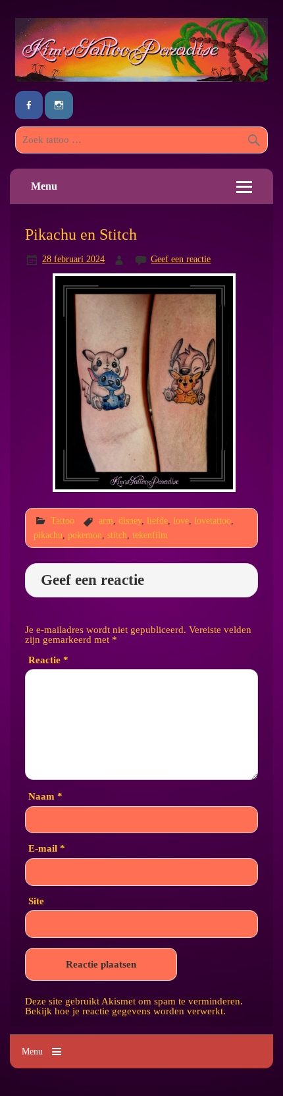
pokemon (85, 535)
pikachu (48, 535)
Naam (45, 796)
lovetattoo (212, 520)
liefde (157, 520)
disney (130, 520)
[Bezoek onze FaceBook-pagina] (29, 105)
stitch (117, 535)
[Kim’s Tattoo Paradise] (141, 78)
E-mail (46, 848)
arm (106, 520)
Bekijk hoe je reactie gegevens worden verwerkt (124, 1010)
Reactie (48, 660)
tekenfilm (150, 535)
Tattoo (62, 520)
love (181, 520)
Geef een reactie (181, 259)
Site (36, 901)
